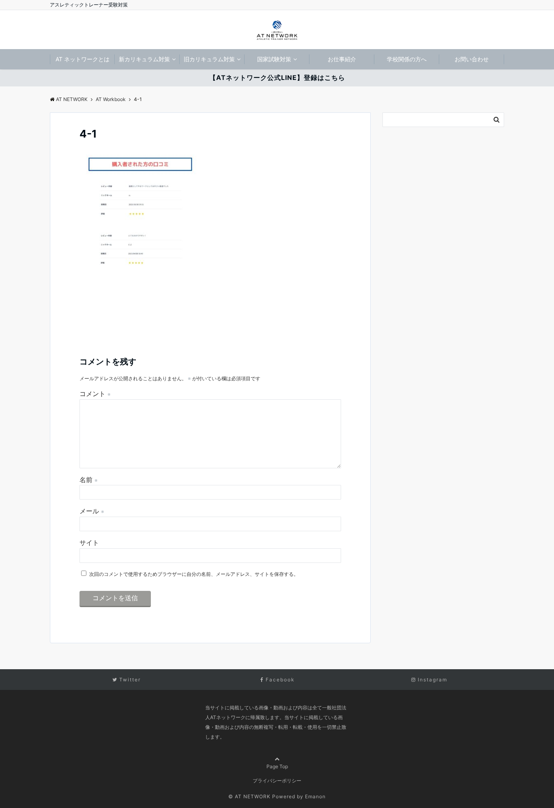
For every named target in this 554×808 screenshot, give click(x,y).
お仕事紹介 (342, 59)
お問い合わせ (472, 59)
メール (91, 511)
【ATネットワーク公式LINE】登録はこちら (277, 77)
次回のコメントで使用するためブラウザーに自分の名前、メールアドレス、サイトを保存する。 (193, 574)
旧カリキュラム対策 (209, 59)
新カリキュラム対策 (144, 59)
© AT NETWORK (249, 796)
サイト (89, 543)
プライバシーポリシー (277, 781)
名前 (88, 480)
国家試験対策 (274, 59)
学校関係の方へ (407, 59)
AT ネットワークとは (83, 59)
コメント (95, 394)
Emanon (315, 796)
